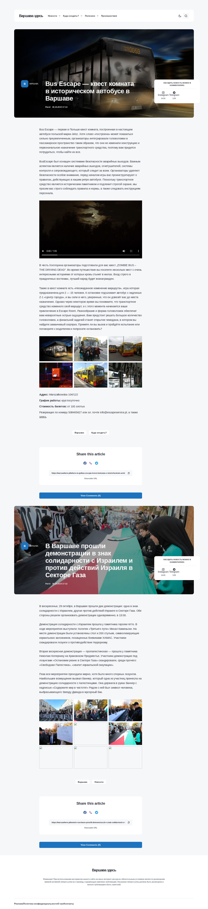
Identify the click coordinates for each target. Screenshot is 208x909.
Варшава (34, 84)
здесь (42, 416)
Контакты (69, 904)
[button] (180, 16)
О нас (61, 904)
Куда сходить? (99, 432)
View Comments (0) (91, 495)
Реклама (18, 904)
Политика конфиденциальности (40, 904)
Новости (99, 782)
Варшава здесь (31, 16)
